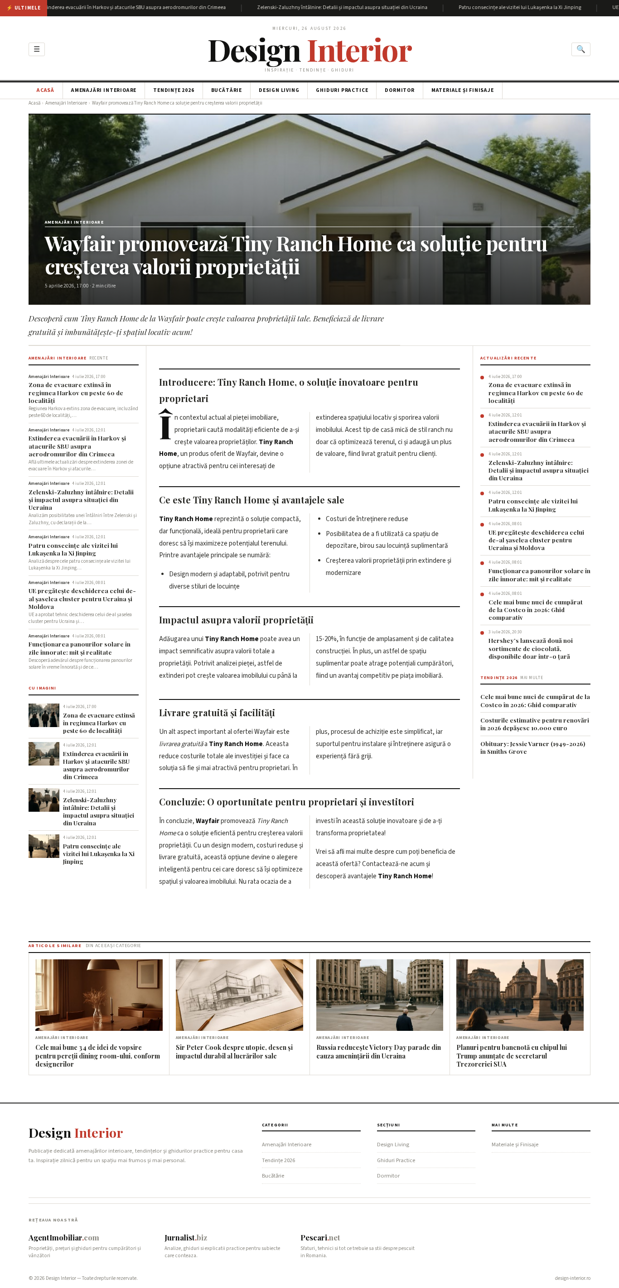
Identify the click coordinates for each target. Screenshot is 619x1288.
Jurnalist (185, 1237)
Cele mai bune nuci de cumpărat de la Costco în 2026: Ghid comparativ (535, 610)
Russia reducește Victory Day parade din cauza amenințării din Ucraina (378, 1051)
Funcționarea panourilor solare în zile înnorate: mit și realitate (80, 648)
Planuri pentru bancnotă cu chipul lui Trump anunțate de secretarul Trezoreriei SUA (511, 1055)
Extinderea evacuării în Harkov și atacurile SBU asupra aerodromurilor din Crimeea (77, 446)
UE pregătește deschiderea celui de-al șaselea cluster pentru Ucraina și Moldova (82, 598)
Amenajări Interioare (103, 90)
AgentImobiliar (64, 1237)
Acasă (45, 90)
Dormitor (399, 90)
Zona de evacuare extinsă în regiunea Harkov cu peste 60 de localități (76, 392)
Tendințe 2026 (173, 90)
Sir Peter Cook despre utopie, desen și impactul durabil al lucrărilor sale (234, 1051)
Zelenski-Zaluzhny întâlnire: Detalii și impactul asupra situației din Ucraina (311, 8)
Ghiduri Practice (342, 90)
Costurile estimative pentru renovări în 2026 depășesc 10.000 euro (534, 724)
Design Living (279, 90)
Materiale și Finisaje (462, 90)
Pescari (320, 1237)
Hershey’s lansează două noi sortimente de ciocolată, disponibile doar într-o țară (530, 648)
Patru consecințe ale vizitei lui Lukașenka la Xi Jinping (488, 8)
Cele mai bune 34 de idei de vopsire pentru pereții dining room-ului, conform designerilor (97, 1055)
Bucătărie (226, 90)
